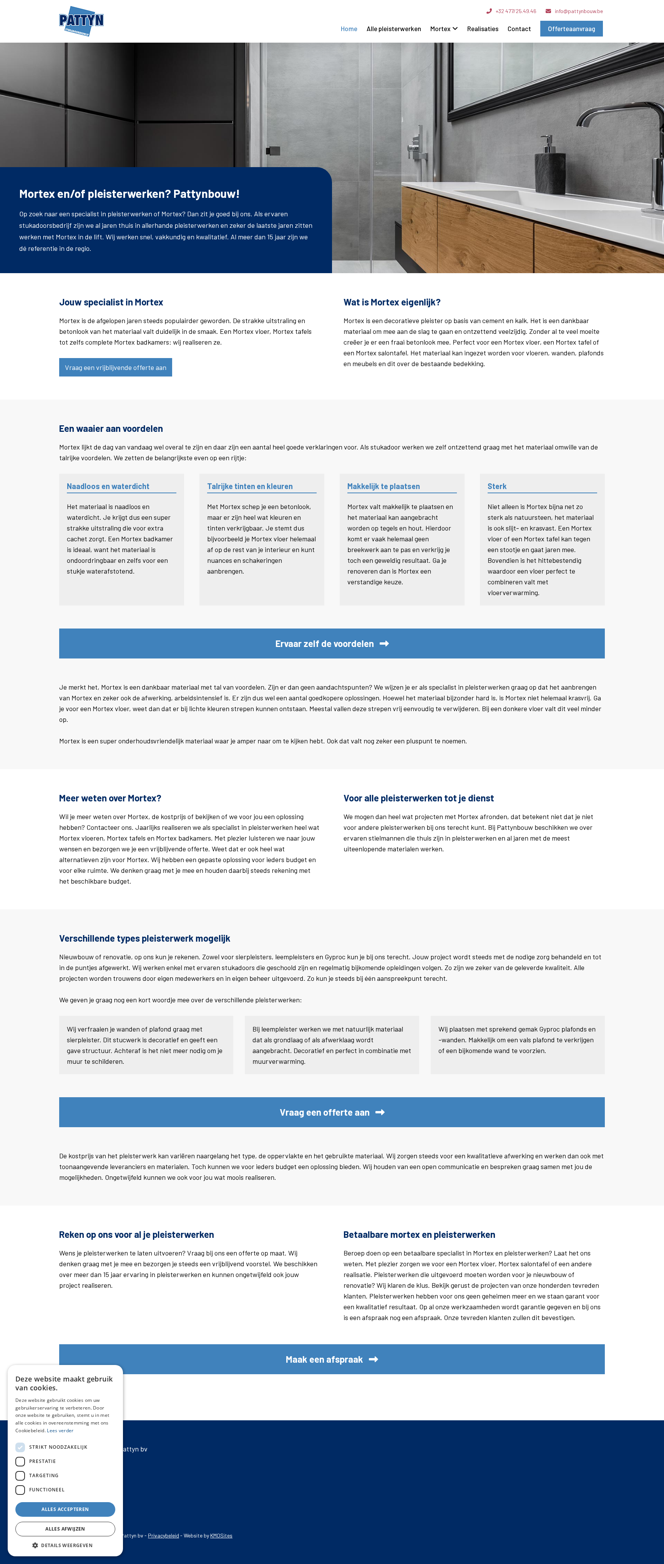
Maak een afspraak (324, 1359)
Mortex (440, 28)
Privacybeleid (163, 1535)
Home (349, 28)
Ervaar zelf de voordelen (325, 643)
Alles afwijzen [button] (65, 1529)
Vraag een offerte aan (325, 1112)
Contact (519, 28)
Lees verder (60, 1430)
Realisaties (482, 28)
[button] (65, 1545)
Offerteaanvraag (571, 28)
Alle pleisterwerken (394, 28)
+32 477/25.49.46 (516, 11)
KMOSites (221, 1535)
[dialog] (65, 1460)
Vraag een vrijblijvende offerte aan (115, 367)
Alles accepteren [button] (65, 1509)
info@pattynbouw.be (579, 11)
